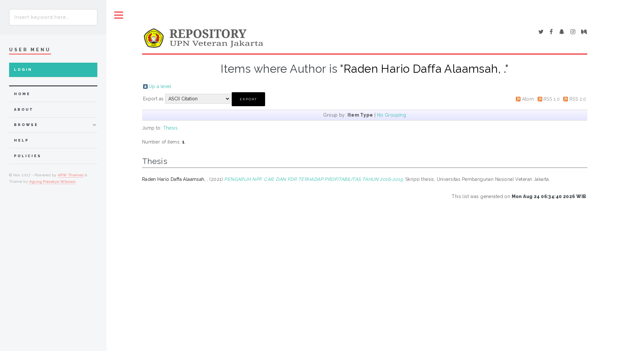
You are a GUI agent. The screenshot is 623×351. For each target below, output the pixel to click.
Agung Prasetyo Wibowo (52, 181)
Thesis (170, 128)
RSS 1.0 (552, 99)
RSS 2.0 (577, 99)
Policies (28, 156)
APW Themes (71, 175)
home (22, 94)
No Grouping (391, 115)
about (24, 109)
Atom (528, 99)
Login (23, 70)
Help (21, 140)
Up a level (160, 86)
